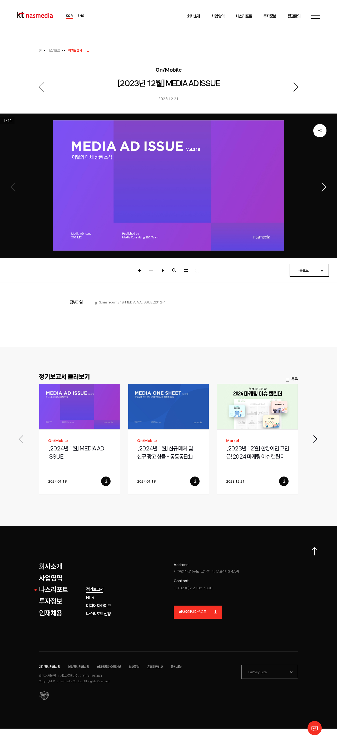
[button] (315, 439)
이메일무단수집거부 (109, 667)
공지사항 (176, 667)
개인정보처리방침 (49, 667)
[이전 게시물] (41, 87)
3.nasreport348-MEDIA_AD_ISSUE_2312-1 (132, 303)
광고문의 (134, 667)
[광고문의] (315, 728)
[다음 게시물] (295, 87)
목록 (294, 379)
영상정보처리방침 (78, 667)
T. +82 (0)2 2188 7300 (193, 588)
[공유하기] (320, 131)
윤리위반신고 (155, 667)
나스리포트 (53, 51)
